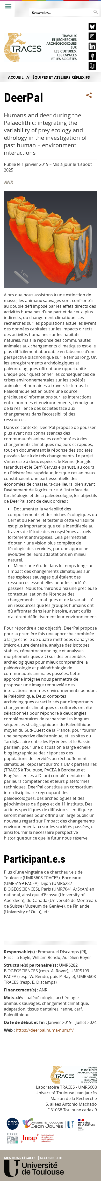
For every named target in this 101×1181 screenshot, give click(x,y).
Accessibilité (51, 1158)
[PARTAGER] (89, 95)
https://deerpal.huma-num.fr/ (45, 1030)
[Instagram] (88, 37)
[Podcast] (88, 56)
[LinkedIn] (88, 47)
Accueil (16, 77)
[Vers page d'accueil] (40, 47)
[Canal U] (88, 66)
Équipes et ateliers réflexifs (61, 77)
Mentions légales (19, 1158)
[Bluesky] (88, 27)
